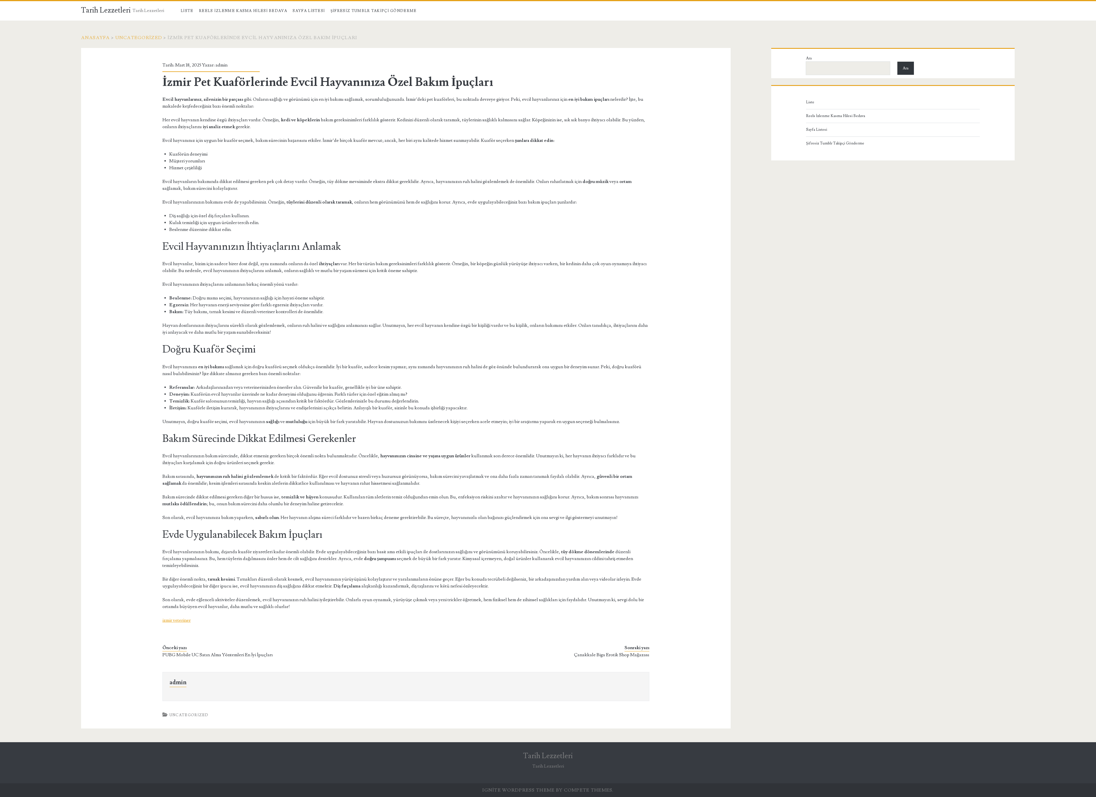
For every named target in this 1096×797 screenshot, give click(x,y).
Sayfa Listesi (309, 11)
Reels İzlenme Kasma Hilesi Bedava (243, 11)
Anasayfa (95, 38)
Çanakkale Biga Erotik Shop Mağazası (611, 655)
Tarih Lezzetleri (106, 10)
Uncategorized (138, 38)
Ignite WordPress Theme (518, 790)
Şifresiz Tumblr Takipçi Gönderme (374, 11)
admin (221, 65)
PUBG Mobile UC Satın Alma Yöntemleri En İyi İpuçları (217, 655)
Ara (809, 58)
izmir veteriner (176, 620)
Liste (187, 11)
